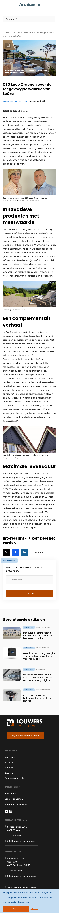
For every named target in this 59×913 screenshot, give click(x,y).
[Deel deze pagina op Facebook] (15, 552)
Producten (21, 101)
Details (34, 908)
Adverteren (10, 793)
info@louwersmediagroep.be (21, 876)
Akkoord (16, 909)
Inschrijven (29, 593)
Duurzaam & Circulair (15, 778)
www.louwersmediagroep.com (22, 887)
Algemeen (8, 101)
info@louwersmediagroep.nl (21, 841)
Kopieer (39, 552)
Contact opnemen (14, 799)
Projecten (9, 762)
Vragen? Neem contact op (24, 735)
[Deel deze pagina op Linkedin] (24, 552)
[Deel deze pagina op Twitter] (6, 552)
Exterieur (9, 773)
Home (6, 32)
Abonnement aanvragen (17, 804)
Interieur (9, 767)
